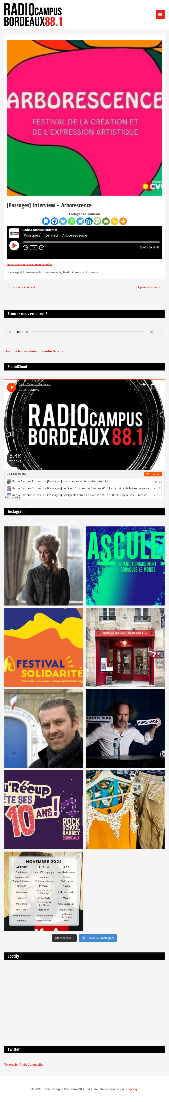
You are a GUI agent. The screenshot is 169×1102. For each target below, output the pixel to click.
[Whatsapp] (71, 221)
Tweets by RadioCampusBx (23, 1064)
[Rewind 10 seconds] (25, 247)
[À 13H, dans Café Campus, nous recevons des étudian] (125, 809)
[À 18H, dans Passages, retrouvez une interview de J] (43, 566)
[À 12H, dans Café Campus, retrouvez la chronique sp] (43, 728)
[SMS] (97, 221)
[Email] (106, 221)
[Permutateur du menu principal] (160, 14)
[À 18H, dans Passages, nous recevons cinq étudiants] (43, 647)
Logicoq (131, 1089)
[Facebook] (54, 221)
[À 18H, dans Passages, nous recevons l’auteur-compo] (125, 728)
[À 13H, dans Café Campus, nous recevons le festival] (125, 566)
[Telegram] (80, 221)
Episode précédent (20, 287)
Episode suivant (151, 287)
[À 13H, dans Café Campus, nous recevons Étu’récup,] (43, 809)
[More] (123, 221)
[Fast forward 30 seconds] (43, 247)
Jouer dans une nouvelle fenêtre (29, 264)
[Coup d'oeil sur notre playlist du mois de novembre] (43, 891)
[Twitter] (63, 221)
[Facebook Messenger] (46, 221)
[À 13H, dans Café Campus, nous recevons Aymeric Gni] (125, 647)
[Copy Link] (114, 221)
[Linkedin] (89, 221)
